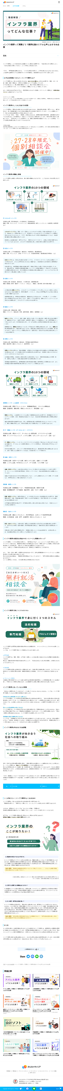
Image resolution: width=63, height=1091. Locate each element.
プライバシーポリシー (23, 1071)
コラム (24, 5)
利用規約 (8, 1071)
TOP (4, 964)
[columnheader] (7, 786)
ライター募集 (53, 1071)
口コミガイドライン (44, 1071)
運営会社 (14, 1071)
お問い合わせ (33, 1072)
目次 (4, 56)
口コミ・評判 (6, 5)
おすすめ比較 (16, 5)
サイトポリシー (34, 1071)
